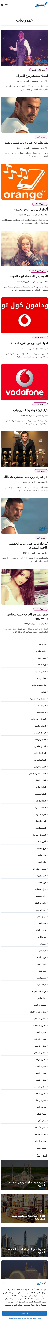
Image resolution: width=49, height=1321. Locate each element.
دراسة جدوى (41, 896)
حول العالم (42, 882)
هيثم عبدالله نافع (41, 349)
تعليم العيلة (42, 862)
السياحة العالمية (40, 753)
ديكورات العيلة (40, 903)
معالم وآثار (42, 1121)
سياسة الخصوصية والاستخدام (17, 1318)
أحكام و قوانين (40, 651)
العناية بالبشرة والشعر (37, 773)
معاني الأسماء (40, 1127)
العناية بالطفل (40, 780)
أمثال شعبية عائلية (39, 685)
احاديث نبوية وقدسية (38, 698)
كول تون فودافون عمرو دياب (30, 410)
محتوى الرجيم (40, 1046)
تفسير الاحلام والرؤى (38, 869)
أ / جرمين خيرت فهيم (39, 81)
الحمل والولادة (40, 739)
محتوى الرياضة (40, 1059)
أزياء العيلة (42, 664)
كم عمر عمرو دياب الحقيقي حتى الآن (25, 477)
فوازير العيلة (41, 964)
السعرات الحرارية (39, 746)
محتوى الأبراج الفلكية (38, 70)
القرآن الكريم (41, 814)
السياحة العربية (40, 760)
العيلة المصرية (40, 807)
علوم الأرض (41, 937)
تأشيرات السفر (40, 841)
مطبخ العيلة (41, 1114)
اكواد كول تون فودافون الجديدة (29, 343)
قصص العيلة (41, 978)
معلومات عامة (40, 1134)
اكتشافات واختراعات (38, 719)
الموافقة (24, 1313)
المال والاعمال (40, 821)
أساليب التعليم (40, 671)
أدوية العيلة (42, 658)
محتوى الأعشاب (40, 1018)
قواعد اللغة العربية (39, 991)
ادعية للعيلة (41, 705)
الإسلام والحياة (40, 726)
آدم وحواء (42, 644)
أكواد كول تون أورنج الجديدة (31, 209)
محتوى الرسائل (40, 1052)
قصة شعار (42, 971)
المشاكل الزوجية (39, 835)
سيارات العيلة (41, 916)
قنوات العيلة (41, 984)
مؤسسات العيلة (40, 1005)
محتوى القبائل (40, 1093)
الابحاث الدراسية (40, 733)
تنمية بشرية (41, 875)
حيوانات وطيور (40, 889)
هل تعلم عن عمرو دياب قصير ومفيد (26, 142)
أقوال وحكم (41, 678)
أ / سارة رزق (42, 482)
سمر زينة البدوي (41, 415)
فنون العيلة (42, 950)
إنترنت (43, 692)
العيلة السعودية (40, 794)
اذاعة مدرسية (41, 712)
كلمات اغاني (41, 998)
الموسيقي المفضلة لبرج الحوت (29, 276)
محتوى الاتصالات (40, 204)
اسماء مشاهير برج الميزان (32, 76)
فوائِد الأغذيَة (41, 957)
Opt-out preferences (34, 1318)
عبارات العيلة (41, 930)
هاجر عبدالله (42, 624)
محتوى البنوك (41, 1032)
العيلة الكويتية (41, 801)
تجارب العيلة (41, 855)
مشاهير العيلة (41, 137)
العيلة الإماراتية (40, 787)
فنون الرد (42, 944)
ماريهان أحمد (42, 553)
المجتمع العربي (40, 828)
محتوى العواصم (40, 1086)
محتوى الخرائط (40, 1039)
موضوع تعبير (41, 1148)
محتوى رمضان (40, 1100)
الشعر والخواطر (40, 767)
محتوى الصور (41, 1073)
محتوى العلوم (41, 1080)
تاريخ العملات (41, 848)
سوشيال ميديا (40, 909)
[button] (3, 1283)
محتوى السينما (40, 609)
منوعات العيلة (40, 1141)
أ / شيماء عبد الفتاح (40, 215)
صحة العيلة (42, 923)
